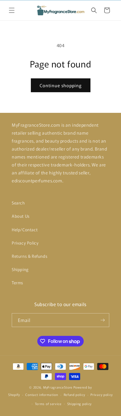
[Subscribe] (102, 320)
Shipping (20, 269)
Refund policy (74, 394)
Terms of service (48, 403)
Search (18, 203)
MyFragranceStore (58, 387)
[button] (11, 10)
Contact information (41, 394)
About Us (21, 216)
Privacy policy (101, 394)
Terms (17, 282)
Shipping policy (79, 403)
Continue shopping (61, 85)
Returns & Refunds (29, 256)
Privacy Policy (25, 243)
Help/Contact (25, 229)
